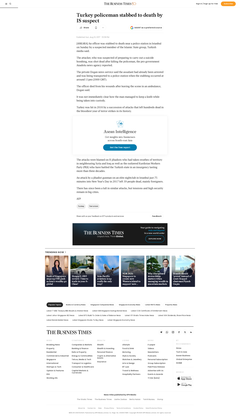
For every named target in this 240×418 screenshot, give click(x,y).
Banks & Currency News (76, 305)
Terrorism (93, 206)
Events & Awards (155, 374)
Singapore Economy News (129, 305)
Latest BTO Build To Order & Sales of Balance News (99, 315)
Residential (51, 352)
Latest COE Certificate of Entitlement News (149, 311)
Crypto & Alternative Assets (106, 357)
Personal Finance (105, 352)
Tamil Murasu (149, 399)
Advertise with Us (155, 370)
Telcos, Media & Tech (81, 359)
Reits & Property (79, 352)
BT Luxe (125, 367)
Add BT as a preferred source (148, 27)
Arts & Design (128, 363)
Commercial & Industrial (57, 356)
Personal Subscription (158, 359)
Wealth (100, 344)
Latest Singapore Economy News (121, 320)
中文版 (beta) (154, 378)
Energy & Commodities (82, 356)
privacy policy (109, 408)
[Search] (10, 4)
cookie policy (138, 408)
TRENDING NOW (54, 252)
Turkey (81, 206)
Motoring (126, 352)
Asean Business (183, 355)
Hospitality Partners (131, 374)
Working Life (52, 378)
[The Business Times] (118, 3)
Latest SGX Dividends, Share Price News (174, 315)
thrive (178, 348)
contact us (92, 408)
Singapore (51, 359)
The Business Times (103, 399)
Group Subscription (157, 363)
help (100, 408)
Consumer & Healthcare (83, 367)
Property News (171, 305)
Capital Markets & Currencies (80, 371)
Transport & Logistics (81, 363)
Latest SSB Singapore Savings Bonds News (109, 311)
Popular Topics (54, 305)
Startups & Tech (53, 367)
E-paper (151, 344)
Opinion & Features (55, 370)
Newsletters (153, 352)
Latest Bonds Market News (57, 320)
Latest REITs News (152, 305)
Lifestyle (126, 344)
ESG (48, 374)
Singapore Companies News (102, 305)
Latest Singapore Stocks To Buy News (87, 320)
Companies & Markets (82, 344)
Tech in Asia (181, 352)
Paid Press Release (156, 367)
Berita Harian (135, 399)
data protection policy (154, 408)
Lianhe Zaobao (120, 399)
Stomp (160, 399)
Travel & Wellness (130, 370)
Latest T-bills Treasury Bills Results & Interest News (67, 311)
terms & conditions (123, 408)
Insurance (101, 361)
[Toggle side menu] (6, 4)
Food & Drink (128, 348)
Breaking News (53, 344)
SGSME (179, 363)
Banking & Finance (80, 348)
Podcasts (152, 356)
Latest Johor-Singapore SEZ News (60, 315)
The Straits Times (84, 399)
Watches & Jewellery (132, 359)
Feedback (157, 216)
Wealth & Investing (105, 348)
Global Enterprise (184, 359)
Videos (151, 348)
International (52, 363)
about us (81, 408)
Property (50, 348)
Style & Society (129, 356)
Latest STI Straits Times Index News (139, 315)
